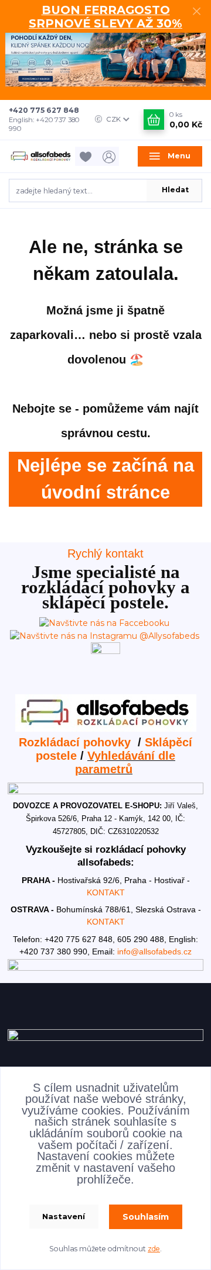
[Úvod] (41, 156)
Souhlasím (145, 1217)
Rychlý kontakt (105, 553)
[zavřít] (196, 11)
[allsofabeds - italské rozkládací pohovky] (105, 712)
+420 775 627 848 (44, 110)
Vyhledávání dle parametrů (125, 762)
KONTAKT (106, 892)
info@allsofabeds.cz (154, 951)
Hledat (175, 189)
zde (154, 1248)
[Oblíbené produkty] (87, 156)
